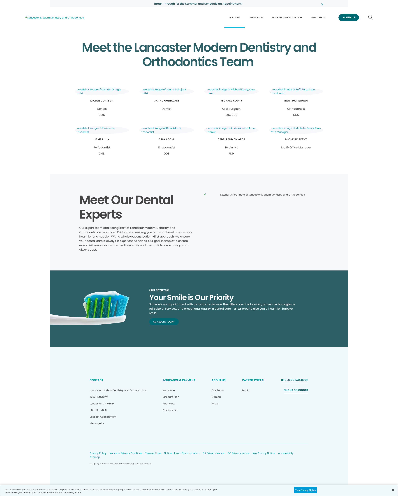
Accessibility (286, 453)
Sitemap (95, 457)
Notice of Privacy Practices (125, 453)
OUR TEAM (234, 17)
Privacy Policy (98, 453)
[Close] (393, 490)
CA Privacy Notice (213, 453)
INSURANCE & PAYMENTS (285, 17)
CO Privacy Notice (238, 453)
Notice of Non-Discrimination (181, 453)
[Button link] (370, 17)
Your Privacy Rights (305, 490)
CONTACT (96, 380)
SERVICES (254, 17)
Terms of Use (153, 453)
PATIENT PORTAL (253, 380)
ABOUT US (316, 17)
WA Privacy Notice (264, 453)
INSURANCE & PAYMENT (178, 380)
